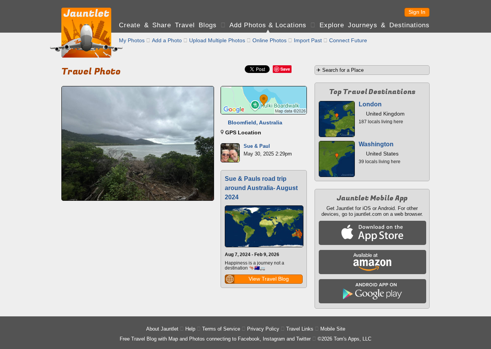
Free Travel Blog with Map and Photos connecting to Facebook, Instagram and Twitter (215, 339)
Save (285, 69)
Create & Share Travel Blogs (168, 25)
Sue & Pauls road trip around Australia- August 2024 (261, 187)
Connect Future (348, 40)
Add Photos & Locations (267, 25)
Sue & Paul (257, 146)
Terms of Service (221, 329)
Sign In (417, 12)
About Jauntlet (162, 329)
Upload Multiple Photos (217, 40)
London (370, 104)
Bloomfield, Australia (255, 122)
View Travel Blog (269, 279)
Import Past (308, 40)
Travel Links (299, 329)
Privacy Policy (263, 329)
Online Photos (269, 40)
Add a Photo (167, 40)
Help (190, 329)
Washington (376, 144)
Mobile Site (332, 329)
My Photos (132, 40)
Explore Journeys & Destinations (375, 25)
